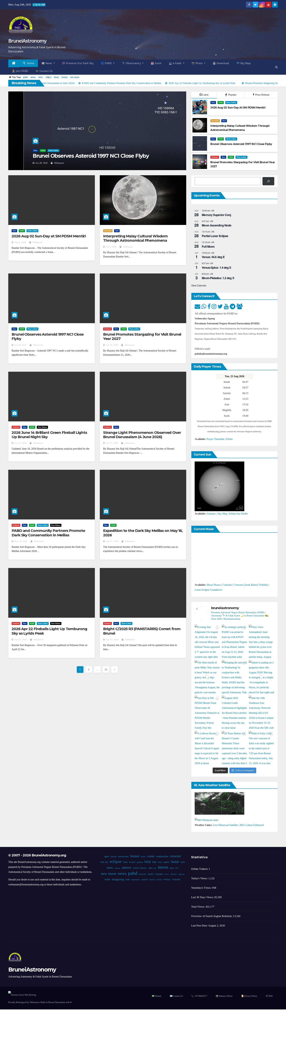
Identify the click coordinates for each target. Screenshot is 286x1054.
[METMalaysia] (206, 819)
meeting (117, 868)
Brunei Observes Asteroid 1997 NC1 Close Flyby (75, 156)
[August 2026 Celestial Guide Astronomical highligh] (234, 712)
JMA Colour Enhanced (251, 825)
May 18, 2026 (20, 541)
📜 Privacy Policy (249, 996)
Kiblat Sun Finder (238, 513)
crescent (175, 856)
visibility (176, 879)
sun (127, 879)
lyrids (182, 862)
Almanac (211, 513)
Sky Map (222, 513)
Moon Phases (214, 584)
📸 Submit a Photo (224, 996)
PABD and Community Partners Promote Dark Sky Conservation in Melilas (48, 532)
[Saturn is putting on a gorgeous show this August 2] (261, 677)
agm (106, 856)
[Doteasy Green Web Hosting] (22, 994)
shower (173, 874)
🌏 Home (28, 63)
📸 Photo (197, 63)
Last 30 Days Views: (202, 897)
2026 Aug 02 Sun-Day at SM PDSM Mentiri (49, 236)
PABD (27, 150)
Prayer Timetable (215, 439)
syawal (144, 879)
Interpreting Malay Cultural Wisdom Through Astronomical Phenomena (135, 238)
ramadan (159, 874)
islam (160, 862)
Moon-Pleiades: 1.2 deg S (218, 278)
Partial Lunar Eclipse (215, 236)
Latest (205, 94)
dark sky (104, 862)
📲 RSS (269, 996)
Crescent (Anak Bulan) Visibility (251, 584)
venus (166, 879)
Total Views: (198, 906)
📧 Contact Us (176, 996)
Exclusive (214, 157)
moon (33, 77)
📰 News (47, 63)
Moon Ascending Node (216, 225)
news (40, 77)
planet (150, 874)
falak (125, 862)
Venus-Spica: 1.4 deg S (216, 267)
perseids (142, 874)
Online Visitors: (200, 868)
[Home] (13, 63)
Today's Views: (199, 878)
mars (110, 867)
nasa (172, 868)
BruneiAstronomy (27, 40)
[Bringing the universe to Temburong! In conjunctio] (234, 677)
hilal (147, 862)
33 (105, 669)
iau (154, 862)
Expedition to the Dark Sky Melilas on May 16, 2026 (143, 532)
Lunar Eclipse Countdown (208, 589)
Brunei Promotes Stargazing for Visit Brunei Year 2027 (142, 336)
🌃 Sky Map (243, 63)
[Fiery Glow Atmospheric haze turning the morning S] (261, 641)
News (20, 150)
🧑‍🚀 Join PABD (20, 71)
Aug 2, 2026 (20, 242)
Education (215, 121)
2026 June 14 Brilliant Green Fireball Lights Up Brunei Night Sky (49, 434)
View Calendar (198, 285)
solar (107, 879)
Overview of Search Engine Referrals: (212, 916)
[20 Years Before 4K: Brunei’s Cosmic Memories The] (234, 748)
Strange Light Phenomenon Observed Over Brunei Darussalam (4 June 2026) (142, 434)
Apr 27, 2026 (112, 541)
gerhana (140, 862)
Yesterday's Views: (201, 887)
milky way (152, 868)
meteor (126, 867)
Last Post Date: (199, 925)
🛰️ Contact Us (44, 71)
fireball (132, 862)
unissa (159, 879)
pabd (25, 77)
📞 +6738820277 (199, 996)
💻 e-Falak (175, 63)
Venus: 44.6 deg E (213, 257)
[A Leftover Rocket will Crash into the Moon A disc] (207, 748)
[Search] (268, 181)
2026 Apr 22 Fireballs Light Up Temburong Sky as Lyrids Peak (49, 631)
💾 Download (221, 63)
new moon (74, 77)
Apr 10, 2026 (112, 639)
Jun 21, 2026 (112, 345)
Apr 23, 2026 (20, 639)
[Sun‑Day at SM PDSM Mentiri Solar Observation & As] (207, 712)
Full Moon (208, 246)
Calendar (227, 584)
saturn (166, 874)
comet (150, 856)
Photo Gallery (38, 150)
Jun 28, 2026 (26, 163)
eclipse (48, 77)
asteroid (113, 856)
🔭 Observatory (132, 63)
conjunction (162, 856)
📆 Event (156, 63)
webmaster (43, 163)
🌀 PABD (107, 63)
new (176, 868)
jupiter (166, 862)
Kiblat (229, 439)
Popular (232, 94)
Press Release (262, 94)
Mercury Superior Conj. (216, 215)
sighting (181, 874)
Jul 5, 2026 (111, 247)
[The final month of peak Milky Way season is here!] (207, 677)
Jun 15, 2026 (20, 443)
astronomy (123, 856)
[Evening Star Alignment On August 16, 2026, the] (207, 641)
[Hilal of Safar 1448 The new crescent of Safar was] (261, 748)
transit (152, 879)
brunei (64, 77)
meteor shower (139, 868)
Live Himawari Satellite (225, 825)
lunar (56, 77)
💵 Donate (156, 996)
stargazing (118, 879)
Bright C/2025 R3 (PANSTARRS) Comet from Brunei (141, 631)
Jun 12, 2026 (112, 443)
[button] (276, 67)
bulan (143, 856)
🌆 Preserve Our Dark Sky (78, 63)
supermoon (135, 879)
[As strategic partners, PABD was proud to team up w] (234, 641)
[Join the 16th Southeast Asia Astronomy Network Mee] (261, 712)
